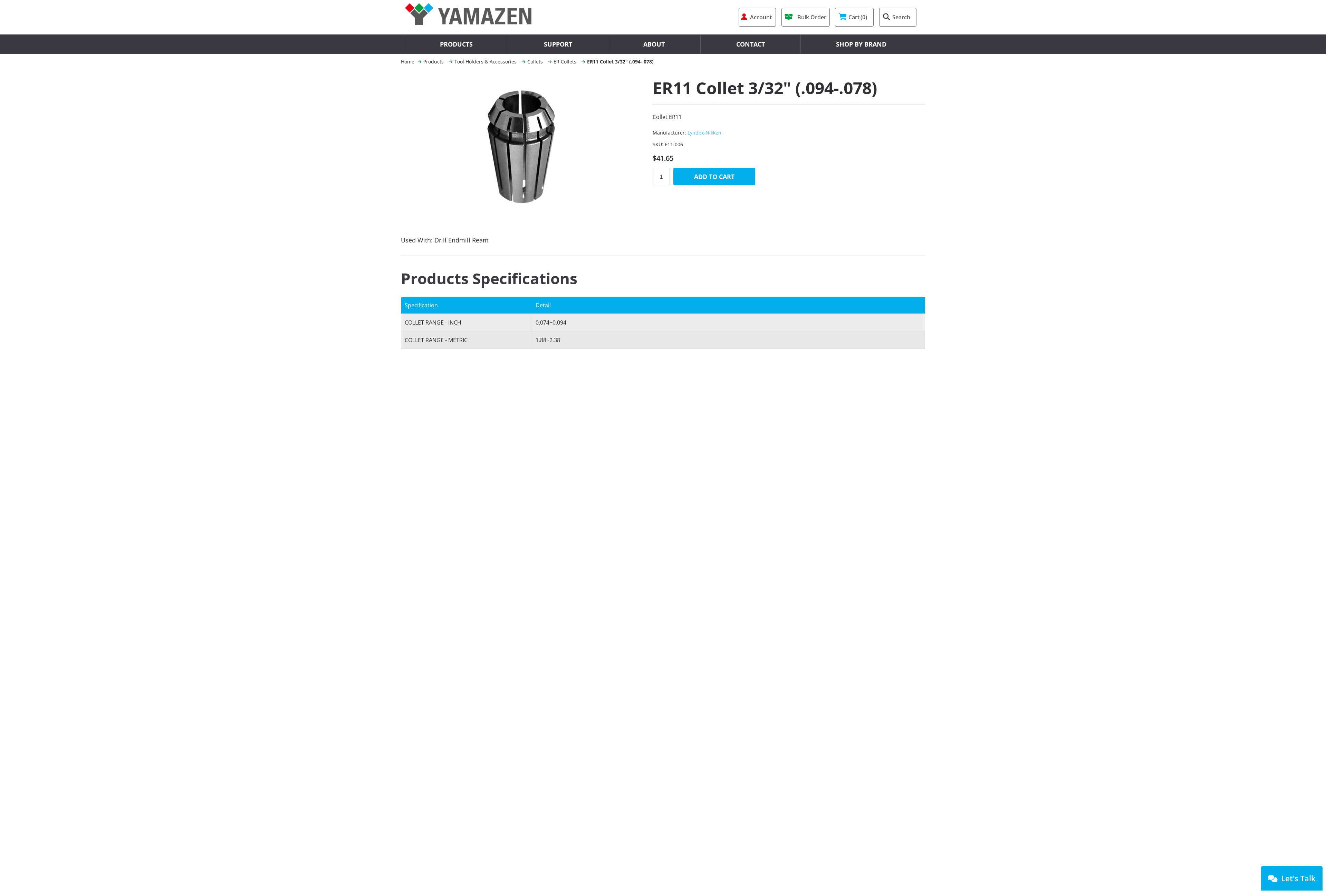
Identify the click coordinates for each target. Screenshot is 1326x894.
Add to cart (714, 176)
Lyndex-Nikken (704, 132)
